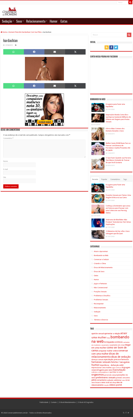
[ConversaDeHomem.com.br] (10, 11)
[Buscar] (130, 2)
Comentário (8, 138)
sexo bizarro (96, 382)
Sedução (7, 21)
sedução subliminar (114, 380)
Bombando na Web (101, 255)
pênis (93, 380)
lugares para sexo (105, 370)
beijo (108, 338)
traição (106, 385)
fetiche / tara (117, 362)
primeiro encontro (123, 378)
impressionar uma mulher (101, 367)
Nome (5, 161)
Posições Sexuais (100, 292)
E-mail (5, 169)
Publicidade (44, 402)
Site (4, 177)
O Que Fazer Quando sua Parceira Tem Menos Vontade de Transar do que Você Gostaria (118, 160)
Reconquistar (99, 304)
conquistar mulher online (108, 351)
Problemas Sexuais (101, 300)
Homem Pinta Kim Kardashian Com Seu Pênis (25, 32)
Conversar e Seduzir (101, 259)
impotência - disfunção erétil (111, 365)
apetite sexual (97, 333)
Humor (54, 21)
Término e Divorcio (101, 320)
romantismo (102, 380)
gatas (127, 362)
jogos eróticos (117, 368)
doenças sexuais (97, 359)
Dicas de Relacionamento (103, 267)
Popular (104, 179)
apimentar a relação (112, 333)
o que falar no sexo (115, 372)
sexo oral (105, 382)
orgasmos (97, 374)
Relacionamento (35, 21)
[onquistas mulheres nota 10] (44, 109)
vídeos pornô (115, 385)
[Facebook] (111, 47)
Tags (125, 179)
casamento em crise (116, 345)
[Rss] (107, 47)
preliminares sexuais (106, 377)
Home (4, 32)
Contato (54, 402)
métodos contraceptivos (99, 372)
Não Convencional (100, 288)
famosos (125, 359)
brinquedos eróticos (113, 342)
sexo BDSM (126, 380)
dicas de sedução (121, 356)
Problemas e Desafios (102, 296)
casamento (105, 345)
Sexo (19, 21)
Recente (95, 179)
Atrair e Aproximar (101, 251)
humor (95, 364)
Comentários (115, 179)
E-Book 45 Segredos (85, 402)
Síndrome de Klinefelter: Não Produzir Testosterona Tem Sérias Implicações (118, 222)
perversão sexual (110, 375)
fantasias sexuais (101, 362)
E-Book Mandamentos (67, 402)
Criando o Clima (100, 263)
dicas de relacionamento (105, 355)
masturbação (119, 370)
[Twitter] (116, 47)
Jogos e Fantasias (100, 284)
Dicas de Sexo (99, 271)
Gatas (63, 21)
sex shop (112, 382)
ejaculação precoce (112, 359)
